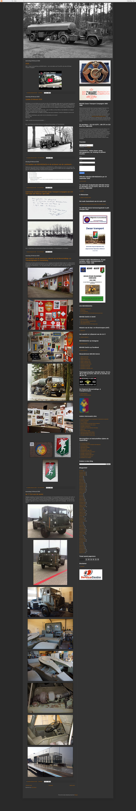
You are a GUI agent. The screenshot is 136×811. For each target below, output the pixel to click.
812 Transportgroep (84, 311)
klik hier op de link (83, 343)
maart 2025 (81, 480)
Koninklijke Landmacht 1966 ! (86, 453)
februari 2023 (82, 499)
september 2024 (82, 486)
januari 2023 (81, 500)
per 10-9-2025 (83, 181)
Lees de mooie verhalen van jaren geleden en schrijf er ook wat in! (93, 204)
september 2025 (82, 475)
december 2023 (82, 489)
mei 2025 (81, 477)
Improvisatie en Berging (85, 447)
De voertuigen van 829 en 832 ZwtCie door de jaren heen (91, 313)
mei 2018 (81, 542)
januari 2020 (81, 528)
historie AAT (82, 330)
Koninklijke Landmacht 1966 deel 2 (87, 454)
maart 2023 (81, 498)
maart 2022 (81, 509)
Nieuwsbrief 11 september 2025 (86, 368)
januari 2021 (81, 519)
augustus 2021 (82, 515)
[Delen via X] (47, 93)
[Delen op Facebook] (48, 93)
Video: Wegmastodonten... (85, 322)
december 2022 (82, 502)
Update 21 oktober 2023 (85, 359)
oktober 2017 (81, 552)
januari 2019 (81, 538)
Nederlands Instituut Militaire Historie (87, 432)
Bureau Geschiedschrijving (85, 395)
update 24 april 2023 (84, 356)
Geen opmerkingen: (41, 157)
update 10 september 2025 (85, 197)
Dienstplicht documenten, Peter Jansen (87, 424)
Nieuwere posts (29, 785)
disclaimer (82, 566)
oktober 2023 (81, 492)
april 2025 (81, 479)
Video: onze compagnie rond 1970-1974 (88, 321)
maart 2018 (81, 545)
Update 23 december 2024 (85, 362)
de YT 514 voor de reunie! (34, 494)
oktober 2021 (81, 512)
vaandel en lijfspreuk (84, 337)
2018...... (28, 63)
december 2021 (82, 510)
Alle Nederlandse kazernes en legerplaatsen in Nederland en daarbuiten (94, 419)
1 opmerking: (40, 92)
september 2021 (82, 513)
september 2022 (82, 506)
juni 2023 (81, 493)
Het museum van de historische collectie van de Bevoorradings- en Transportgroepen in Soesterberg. (48, 259)
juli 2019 (81, 535)
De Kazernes (82, 310)
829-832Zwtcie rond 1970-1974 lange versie (89, 323)
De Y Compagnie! (83, 422)
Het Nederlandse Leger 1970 (86, 450)
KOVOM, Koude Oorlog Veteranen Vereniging (89, 427)
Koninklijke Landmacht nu (85, 426)
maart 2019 (81, 536)
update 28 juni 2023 (84, 358)
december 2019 (82, 529)
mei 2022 (81, 508)
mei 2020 (81, 523)
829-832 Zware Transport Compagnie (61, 6)
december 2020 (82, 521)
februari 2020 (82, 526)
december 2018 (82, 539)
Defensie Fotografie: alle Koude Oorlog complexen (90, 423)
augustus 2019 (82, 533)
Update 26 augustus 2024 (85, 361)
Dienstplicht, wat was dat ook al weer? (87, 451)
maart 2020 (81, 525)
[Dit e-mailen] (44, 93)
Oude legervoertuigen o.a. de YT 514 (87, 433)
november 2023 (82, 490)
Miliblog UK (82, 429)
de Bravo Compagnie (84, 420)
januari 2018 (81, 548)
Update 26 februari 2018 (34, 99)
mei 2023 (81, 495)
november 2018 (82, 541)
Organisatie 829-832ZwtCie (85, 308)
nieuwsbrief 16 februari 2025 (85, 364)
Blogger (76, 794)
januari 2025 (81, 482)
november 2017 (82, 551)
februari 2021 (82, 518)
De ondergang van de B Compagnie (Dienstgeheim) (90, 444)
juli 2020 (81, 522)
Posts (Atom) (33, 787)
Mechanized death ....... (84, 446)
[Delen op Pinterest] (50, 93)
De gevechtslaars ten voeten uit (86, 456)
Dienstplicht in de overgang (85, 457)
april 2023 (81, 496)
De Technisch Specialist (85, 443)
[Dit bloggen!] (46, 93)
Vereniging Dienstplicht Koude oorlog (87, 435)
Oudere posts (72, 785)
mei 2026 (81, 470)
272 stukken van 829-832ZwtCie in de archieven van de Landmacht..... (50, 164)
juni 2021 (81, 516)
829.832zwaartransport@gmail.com (99, 116)
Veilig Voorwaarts (83, 448)
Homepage (51, 785)
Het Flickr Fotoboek (84, 319)
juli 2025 (81, 476)
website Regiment (83, 393)
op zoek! (82, 191)
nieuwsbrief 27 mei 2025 (85, 366)
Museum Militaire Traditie (85, 430)
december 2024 (82, 483)
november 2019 (82, 531)
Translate (89, 147)
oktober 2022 (81, 505)
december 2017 (82, 549)
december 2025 (82, 472)
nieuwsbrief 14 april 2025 (85, 365)
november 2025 (82, 473)
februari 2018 (82, 546)
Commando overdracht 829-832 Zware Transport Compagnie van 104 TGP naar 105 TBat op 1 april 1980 (49, 193)
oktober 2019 (81, 532)
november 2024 (82, 485)
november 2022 (82, 503)
